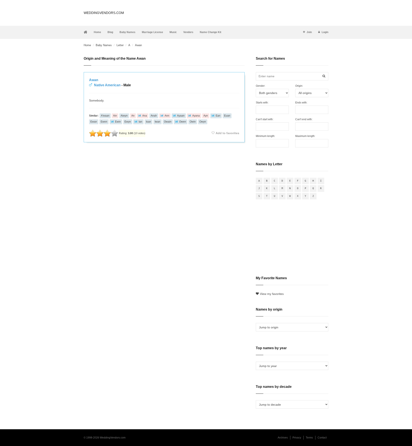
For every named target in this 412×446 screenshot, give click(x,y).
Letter (120, 45)
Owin (193, 121)
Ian (140, 121)
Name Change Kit (210, 32)
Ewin (118, 121)
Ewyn (127, 121)
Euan (227, 115)
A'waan (105, 115)
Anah (154, 115)
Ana (144, 115)
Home (97, 32)
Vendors (188, 32)
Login (325, 32)
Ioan (148, 121)
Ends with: (301, 102)
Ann (167, 115)
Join (309, 32)
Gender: (260, 85)
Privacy (296, 437)
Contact (322, 437)
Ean (218, 115)
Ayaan (181, 115)
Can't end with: (303, 119)
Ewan (93, 121)
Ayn (205, 115)
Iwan (157, 121)
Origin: (299, 85)
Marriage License (152, 32)
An (133, 115)
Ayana (196, 115)
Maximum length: (305, 136)
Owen (182, 121)
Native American (107, 85)
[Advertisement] (164, 157)
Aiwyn (124, 115)
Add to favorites (227, 133)
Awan (93, 80)
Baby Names (127, 32)
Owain (167, 121)
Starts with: (262, 102)
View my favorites (272, 294)
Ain (115, 115)
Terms (309, 437)
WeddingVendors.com (104, 13)
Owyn (202, 121)
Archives (283, 437)
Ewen (104, 121)
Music (173, 32)
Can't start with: (264, 119)
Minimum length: (265, 136)
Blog (110, 32)
